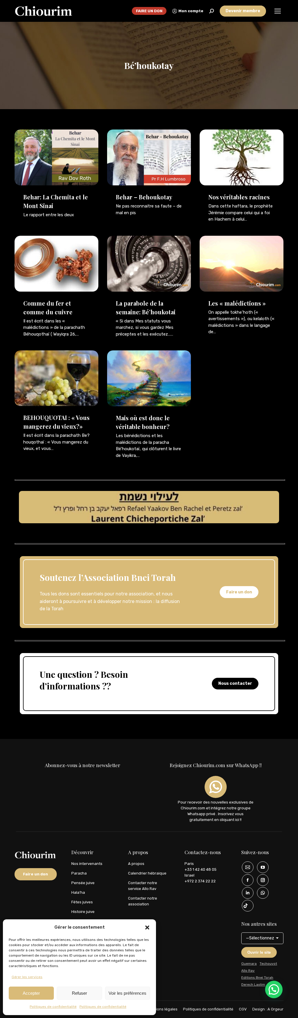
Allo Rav (248, 971)
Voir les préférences (127, 993)
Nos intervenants (86, 863)
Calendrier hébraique (147, 873)
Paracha (79, 873)
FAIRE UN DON (149, 11)
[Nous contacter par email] (245, 867)
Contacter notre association (142, 901)
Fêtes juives (82, 902)
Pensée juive (83, 883)
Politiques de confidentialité (53, 1007)
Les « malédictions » (237, 303)
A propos (136, 863)
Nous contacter (235, 683)
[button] (147, 927)
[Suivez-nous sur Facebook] (245, 880)
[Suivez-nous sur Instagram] (261, 880)
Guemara (249, 964)
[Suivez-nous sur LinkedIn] (245, 893)
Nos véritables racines (239, 197)
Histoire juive (83, 911)
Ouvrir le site (259, 952)
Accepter (31, 993)
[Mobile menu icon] (277, 11)
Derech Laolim (253, 984)
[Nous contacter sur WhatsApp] (261, 893)
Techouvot (268, 964)
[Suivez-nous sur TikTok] (245, 905)
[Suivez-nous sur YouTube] (261, 867)
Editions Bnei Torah (257, 978)
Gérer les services (27, 977)
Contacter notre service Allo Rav (142, 886)
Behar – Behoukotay (144, 197)
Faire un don (239, 592)
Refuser (79, 993)
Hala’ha (78, 892)
